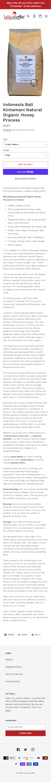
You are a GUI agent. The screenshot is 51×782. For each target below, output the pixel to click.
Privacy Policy (12, 681)
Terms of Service (14, 674)
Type (5, 139)
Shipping (7, 130)
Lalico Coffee (29, 773)
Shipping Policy (13, 667)
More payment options (25, 178)
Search (9, 659)
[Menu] (46, 16)
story (7, 710)
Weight (6, 150)
